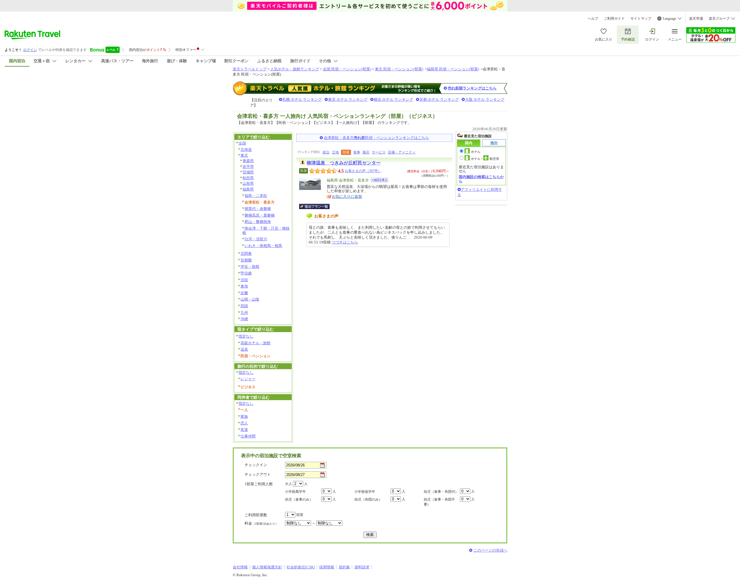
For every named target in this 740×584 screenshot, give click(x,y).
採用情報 (326, 567)
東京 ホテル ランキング (347, 99)
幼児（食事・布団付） (441, 492)
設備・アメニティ (402, 152)
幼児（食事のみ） (299, 499)
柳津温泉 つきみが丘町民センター (344, 162)
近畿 (244, 293)
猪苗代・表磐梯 (258, 208)
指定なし (246, 336)
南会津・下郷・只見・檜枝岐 (266, 230)
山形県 (248, 183)
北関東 (246, 253)
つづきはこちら (345, 242)
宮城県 (248, 172)
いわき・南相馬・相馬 (263, 246)
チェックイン (256, 465)
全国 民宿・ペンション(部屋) (347, 69)
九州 (244, 312)
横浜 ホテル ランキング (393, 99)
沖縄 (244, 319)
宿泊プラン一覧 (317, 206)
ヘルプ (593, 19)
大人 (288, 484)
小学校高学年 (295, 492)
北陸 (244, 280)
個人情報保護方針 (267, 567)
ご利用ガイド (614, 19)
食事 (356, 152)
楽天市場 (696, 19)
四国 (244, 306)
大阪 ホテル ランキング (484, 99)
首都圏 (246, 260)
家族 (244, 416)
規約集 (344, 567)
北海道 (246, 149)
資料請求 (361, 567)
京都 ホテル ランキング (439, 99)
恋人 (244, 423)
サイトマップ (640, 19)
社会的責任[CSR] (300, 567)
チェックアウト (258, 474)
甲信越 (246, 273)
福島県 (248, 189)
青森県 (248, 161)
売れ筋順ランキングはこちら (472, 88)
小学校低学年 (364, 492)
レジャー (248, 379)
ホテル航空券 (485, 158)
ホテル (475, 151)
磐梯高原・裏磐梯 (260, 215)
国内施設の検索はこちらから (481, 179)
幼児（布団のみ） (368, 499)
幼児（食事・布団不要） (439, 501)
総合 (326, 152)
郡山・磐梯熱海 (258, 221)
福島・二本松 (256, 195)
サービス (379, 152)
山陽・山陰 (249, 299)
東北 (244, 155)
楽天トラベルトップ (250, 69)
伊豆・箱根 (249, 266)
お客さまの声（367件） (363, 171)
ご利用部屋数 (256, 515)
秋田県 (248, 178)
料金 (261, 523)
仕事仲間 (248, 436)
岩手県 (248, 166)
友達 (244, 429)
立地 (335, 152)
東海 (244, 286)
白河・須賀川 (256, 239)
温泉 (244, 349)
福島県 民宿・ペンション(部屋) (453, 69)
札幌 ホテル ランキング (302, 99)
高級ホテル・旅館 (255, 343)
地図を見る (379, 180)
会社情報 (240, 567)
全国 (242, 143)
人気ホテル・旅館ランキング (294, 69)
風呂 (365, 152)
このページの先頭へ (490, 550)
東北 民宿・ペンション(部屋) (399, 69)
